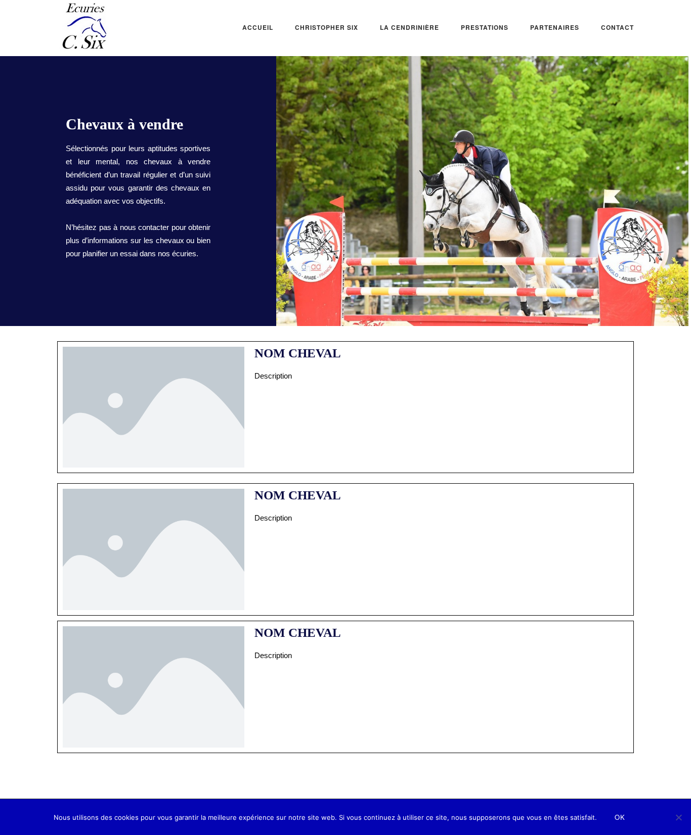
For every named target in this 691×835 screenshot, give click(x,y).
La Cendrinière (409, 27)
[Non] (678, 817)
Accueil (257, 27)
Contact (617, 27)
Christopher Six (326, 27)
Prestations (484, 27)
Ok (620, 817)
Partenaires (554, 27)
